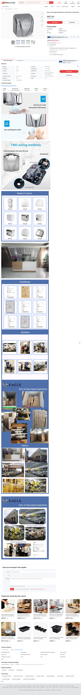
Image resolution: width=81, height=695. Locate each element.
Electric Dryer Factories (18, 676)
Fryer (41, 656)
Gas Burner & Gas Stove (25, 654)
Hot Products (9, 685)
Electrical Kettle (63, 652)
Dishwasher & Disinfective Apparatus (47, 652)
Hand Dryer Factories (29, 676)
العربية (47, 687)
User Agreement (47, 690)
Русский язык (29, 687)
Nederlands (43, 687)
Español (15, 687)
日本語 (54, 687)
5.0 (64, 62)
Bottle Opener (23, 652)
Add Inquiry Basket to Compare (23, 46)
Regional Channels (55, 685)
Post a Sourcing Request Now (37, 589)
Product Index (62, 685)
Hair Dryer (4, 670)
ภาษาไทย (61, 687)
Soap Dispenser (20, 670)
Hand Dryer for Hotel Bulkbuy (29, 679)
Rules (79, 6)
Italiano (34, 687)
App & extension (65, 6)
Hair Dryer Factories (40, 676)
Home (2, 8)
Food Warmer (62, 656)
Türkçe (65, 687)
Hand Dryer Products (70, 676)
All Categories (5, 6)
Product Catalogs (19, 649)
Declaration (54, 690)
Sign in (78, 3)
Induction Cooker (43, 654)
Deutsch (38, 687)
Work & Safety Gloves (5, 652)
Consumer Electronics (8, 8)
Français (24, 687)
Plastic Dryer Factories (6, 676)
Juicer (22, 656)
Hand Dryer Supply (6, 679)
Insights (72, 685)
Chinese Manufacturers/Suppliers (25, 685)
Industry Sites (48, 685)
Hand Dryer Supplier (51, 676)
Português (19, 687)
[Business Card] (77, 66)
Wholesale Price (42, 685)
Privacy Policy (59, 690)
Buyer (52, 6)
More (2, 659)
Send (12, 589)
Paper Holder (11, 670)
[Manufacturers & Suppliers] (8, 2)
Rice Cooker (62, 654)
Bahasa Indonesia (76, 687)
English (11, 687)
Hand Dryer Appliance (16, 679)
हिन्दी (57, 687)
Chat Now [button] (72, 22)
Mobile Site (68, 685)
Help (58, 6)
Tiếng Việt (69, 687)
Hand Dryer (15, 8)
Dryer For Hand (60, 676)
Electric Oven (3, 654)
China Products (15, 685)
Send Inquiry (55, 22)
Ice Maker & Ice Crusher (5, 656)
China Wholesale (35, 685)
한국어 (51, 687)
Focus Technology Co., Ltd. (32, 690)
